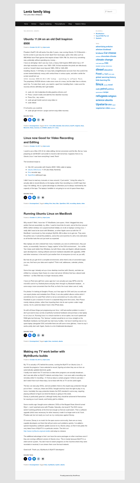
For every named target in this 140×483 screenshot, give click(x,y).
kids (97, 80)
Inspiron (77, 126)
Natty (31, 128)
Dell (63, 126)
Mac (57, 203)
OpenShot (31, 175)
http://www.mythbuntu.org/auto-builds (37, 431)
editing (46, 203)
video (83, 203)
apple (46, 341)
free (103, 74)
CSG (106, 63)
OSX (67, 203)
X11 (53, 128)
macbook (55, 341)
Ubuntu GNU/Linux (34, 169)
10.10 (46, 126)
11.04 (50, 126)
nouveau (36, 128)
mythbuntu (51, 465)
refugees (102, 96)
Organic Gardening (45, 24)
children (98, 56)
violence (112, 108)
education (108, 69)
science (100, 100)
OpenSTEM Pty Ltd (102, 36)
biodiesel (107, 49)
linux (82, 126)
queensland (99, 92)
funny (110, 74)
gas (113, 74)
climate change (104, 59)
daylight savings (100, 66)
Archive (33, 24)
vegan (114, 105)
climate (113, 56)
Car (106, 53)
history (113, 77)
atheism (99, 49)
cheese (112, 53)
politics (110, 89)
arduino (109, 46)
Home (26, 24)
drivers (67, 126)
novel (110, 84)
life (108, 80)
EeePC (72, 126)
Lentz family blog (37, 11)
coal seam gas (100, 63)
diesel (100, 69)
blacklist (58, 126)
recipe (105, 92)
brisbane (99, 53)
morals (106, 85)
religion (112, 96)
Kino (29, 172)
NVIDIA (44, 128)
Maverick (26, 128)
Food (99, 73)
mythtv (57, 465)
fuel (106, 73)
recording (73, 203)
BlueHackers (100, 33)
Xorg (56, 128)
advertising (101, 46)
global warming (102, 77)
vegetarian (100, 108)
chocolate (105, 56)
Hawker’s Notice (80, 24)
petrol (103, 88)
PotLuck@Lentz (60, 24)
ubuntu (49, 128)
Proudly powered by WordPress (70, 475)
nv (41, 128)
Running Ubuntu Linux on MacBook (48, 213)
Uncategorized (34, 126)
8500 (54, 126)
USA (110, 104)
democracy (109, 66)
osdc (98, 89)
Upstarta (98, 38)
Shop (70, 24)
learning (103, 80)
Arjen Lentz (46, 47)
